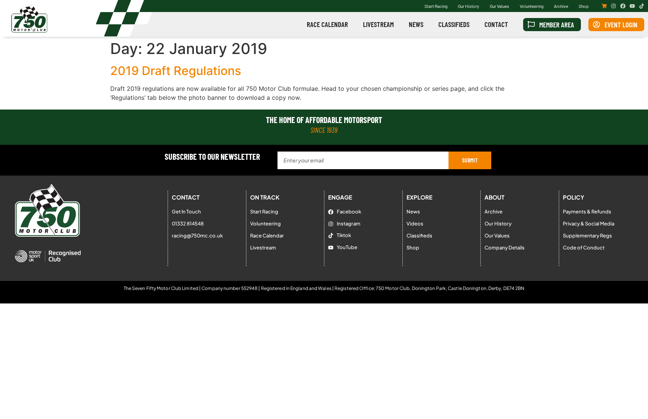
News (416, 24)
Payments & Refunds (587, 212)
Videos (414, 224)
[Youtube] (632, 6)
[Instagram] (613, 6)
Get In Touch (186, 212)
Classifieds (454, 24)
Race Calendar (327, 24)
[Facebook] (623, 6)
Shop (584, 6)
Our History (468, 6)
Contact (496, 24)
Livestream (378, 24)
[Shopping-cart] (604, 6)
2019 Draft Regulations (175, 70)
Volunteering (531, 6)
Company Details (504, 248)
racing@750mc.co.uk (197, 236)
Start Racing (435, 6)
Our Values (499, 6)
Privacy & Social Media (588, 224)
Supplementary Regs (587, 236)
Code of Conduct (583, 248)
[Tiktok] (641, 6)
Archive (561, 6)
